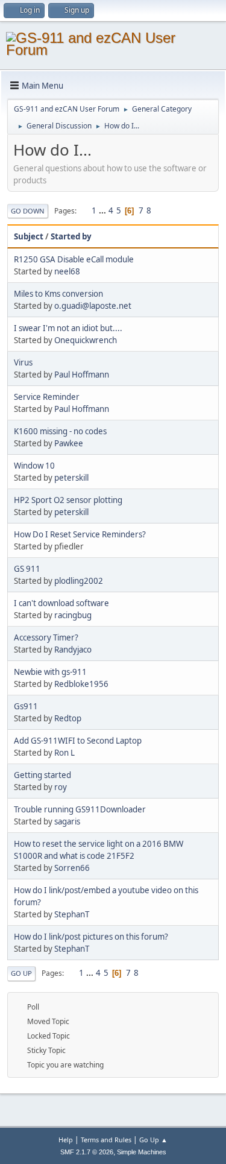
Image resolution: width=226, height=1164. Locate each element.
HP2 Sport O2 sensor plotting (68, 500)
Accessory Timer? (46, 637)
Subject (28, 236)
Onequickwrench (85, 340)
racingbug (73, 615)
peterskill (71, 477)
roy (60, 787)
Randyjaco (73, 649)
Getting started (42, 775)
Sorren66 (72, 867)
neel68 (67, 271)
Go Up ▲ (153, 1139)
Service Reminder (47, 396)
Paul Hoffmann (81, 374)
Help (65, 1139)
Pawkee (68, 443)
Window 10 (34, 465)
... (103, 210)
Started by (71, 236)
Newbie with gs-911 (50, 671)
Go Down (28, 210)
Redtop (67, 718)
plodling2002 (78, 580)
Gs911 (26, 706)
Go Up (21, 973)
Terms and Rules (106, 1139)
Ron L (64, 752)
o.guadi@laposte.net (92, 305)
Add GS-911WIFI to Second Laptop (78, 740)
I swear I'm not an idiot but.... (68, 328)
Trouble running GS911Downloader (80, 809)
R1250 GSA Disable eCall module (74, 259)
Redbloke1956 (81, 683)
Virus (23, 362)
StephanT (71, 914)
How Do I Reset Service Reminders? (80, 534)
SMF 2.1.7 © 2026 (86, 1152)
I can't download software (61, 603)
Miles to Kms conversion (58, 293)
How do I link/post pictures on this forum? (91, 936)
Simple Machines (141, 1152)
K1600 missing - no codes (60, 431)
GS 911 (27, 568)
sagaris (67, 821)
